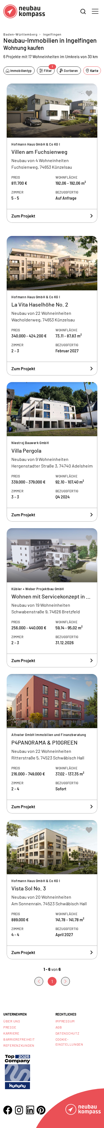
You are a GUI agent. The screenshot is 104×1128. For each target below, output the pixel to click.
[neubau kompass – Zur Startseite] (24, 11)
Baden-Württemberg (20, 34)
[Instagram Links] (18, 1110)
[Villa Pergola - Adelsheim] (52, 452)
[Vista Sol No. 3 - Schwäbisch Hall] (52, 890)
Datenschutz (67, 1033)
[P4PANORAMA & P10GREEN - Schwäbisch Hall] (52, 743)
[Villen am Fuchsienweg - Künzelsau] (52, 153)
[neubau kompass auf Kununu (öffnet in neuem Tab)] (17, 1071)
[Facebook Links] (7, 1110)
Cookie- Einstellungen (69, 1041)
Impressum (65, 1021)
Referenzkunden (18, 1045)
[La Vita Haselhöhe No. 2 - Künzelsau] (52, 305)
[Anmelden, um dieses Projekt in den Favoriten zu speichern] (89, 93)
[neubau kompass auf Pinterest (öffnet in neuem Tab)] (41, 1110)
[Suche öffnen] (83, 11)
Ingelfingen (52, 34)
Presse (9, 1027)
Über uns (11, 1021)
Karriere (11, 1033)
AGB (58, 1027)
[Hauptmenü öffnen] (95, 11)
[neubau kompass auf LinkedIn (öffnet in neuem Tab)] (30, 1109)
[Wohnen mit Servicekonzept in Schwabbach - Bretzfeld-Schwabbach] (52, 598)
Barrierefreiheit (19, 1039)
